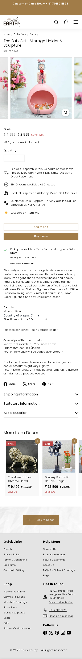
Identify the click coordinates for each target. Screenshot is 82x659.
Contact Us (50, 549)
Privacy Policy (12, 554)
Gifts (6, 623)
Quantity (10, 150)
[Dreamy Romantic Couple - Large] (58, 468)
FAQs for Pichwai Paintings (59, 570)
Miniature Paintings (15, 602)
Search (8, 549)
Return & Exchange (54, 559)
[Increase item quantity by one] (21, 158)
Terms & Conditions (15, 559)
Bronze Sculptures (14, 612)
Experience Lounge (54, 554)
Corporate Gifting (14, 570)
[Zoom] (65, 112)
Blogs (46, 575)
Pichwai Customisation (17, 628)
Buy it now (41, 236)
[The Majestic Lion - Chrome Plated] (22, 468)
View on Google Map (61, 602)
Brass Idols (10, 607)
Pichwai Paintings (14, 591)
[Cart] (66, 22)
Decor (32, 34)
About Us (48, 565)
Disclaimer (10, 565)
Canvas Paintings (14, 597)
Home (7, 34)
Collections (20, 34)
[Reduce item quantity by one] (7, 158)
